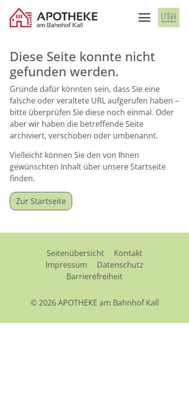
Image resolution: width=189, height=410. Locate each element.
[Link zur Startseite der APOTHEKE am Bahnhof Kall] (54, 17)
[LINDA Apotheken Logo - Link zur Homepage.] (168, 17)
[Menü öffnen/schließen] (144, 17)
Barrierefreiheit (94, 276)
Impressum (66, 264)
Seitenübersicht (75, 253)
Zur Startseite (41, 201)
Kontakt (128, 253)
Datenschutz (120, 264)
